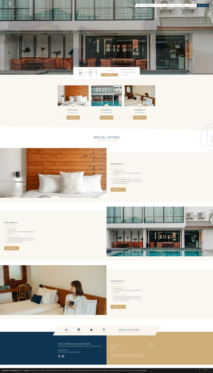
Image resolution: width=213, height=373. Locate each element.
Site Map (151, 347)
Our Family (183, 5)
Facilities (168, 5)
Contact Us (191, 5)
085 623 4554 (63, 350)
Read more (143, 370)
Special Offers (159, 5)
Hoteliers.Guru (142, 356)
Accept (205, 369)
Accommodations (147, 5)
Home (139, 5)
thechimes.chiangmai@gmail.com (71, 352)
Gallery (175, 5)
